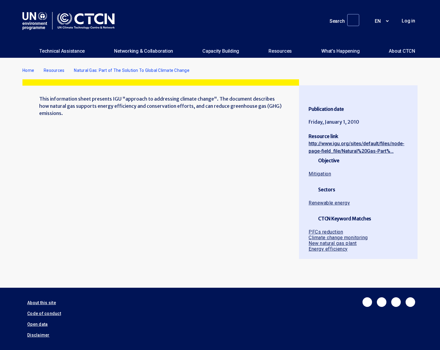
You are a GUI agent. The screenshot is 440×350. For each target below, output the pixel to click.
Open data (37, 324)
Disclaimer (38, 335)
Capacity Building (220, 51)
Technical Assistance (62, 51)
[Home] (70, 21)
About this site (41, 302)
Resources (280, 51)
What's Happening (340, 51)
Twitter (382, 302)
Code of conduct (44, 313)
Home (28, 70)
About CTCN (402, 51)
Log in (408, 21)
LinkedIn (396, 302)
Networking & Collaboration (143, 51)
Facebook (367, 302)
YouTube (410, 302)
